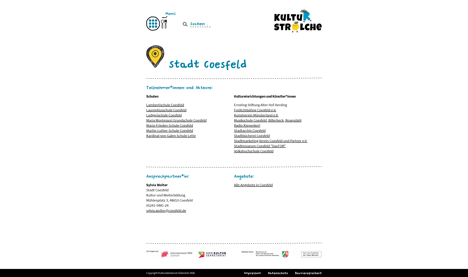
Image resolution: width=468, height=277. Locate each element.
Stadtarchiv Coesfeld (250, 130)
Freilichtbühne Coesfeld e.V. (255, 110)
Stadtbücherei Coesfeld (252, 135)
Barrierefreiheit (308, 273)
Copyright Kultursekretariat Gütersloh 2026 (170, 273)
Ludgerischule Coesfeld (164, 115)
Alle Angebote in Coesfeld (253, 185)
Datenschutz (278, 273)
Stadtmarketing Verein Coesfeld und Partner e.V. (270, 140)
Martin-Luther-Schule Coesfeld (169, 130)
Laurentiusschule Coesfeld (166, 110)
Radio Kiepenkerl (247, 125)
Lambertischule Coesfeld (165, 105)
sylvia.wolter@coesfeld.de (166, 210)
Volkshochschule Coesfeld (253, 151)
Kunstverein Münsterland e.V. (256, 115)
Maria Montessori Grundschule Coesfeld (176, 120)
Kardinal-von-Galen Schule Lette (171, 135)
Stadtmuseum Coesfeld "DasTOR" (260, 146)
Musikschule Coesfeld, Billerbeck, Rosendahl (267, 120)
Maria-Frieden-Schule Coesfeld (169, 125)
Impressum (252, 273)
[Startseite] (298, 20)
